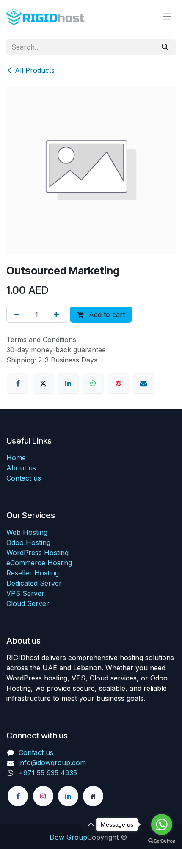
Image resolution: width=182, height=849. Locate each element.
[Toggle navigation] (167, 16)
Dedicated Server (34, 583)
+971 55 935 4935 (49, 773)
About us (21, 468)
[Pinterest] (118, 383)
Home (16, 458)
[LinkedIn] (68, 383)
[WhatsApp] (93, 383)
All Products (35, 70)
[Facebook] (18, 383)
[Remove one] (16, 315)
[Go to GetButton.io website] (161, 840)
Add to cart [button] (106, 314)
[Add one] (56, 315)
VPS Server (25, 593)
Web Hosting (26, 532)
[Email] (143, 383)
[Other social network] (93, 796)
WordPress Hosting (37, 552)
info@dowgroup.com (52, 762)
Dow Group (68, 837)
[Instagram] (43, 796)
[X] (43, 383)
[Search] (165, 47)
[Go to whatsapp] (161, 824)
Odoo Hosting (28, 542)
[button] (91, 824)
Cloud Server (27, 603)
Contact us (23, 478)
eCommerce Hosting (39, 563)
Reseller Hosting (32, 573)
